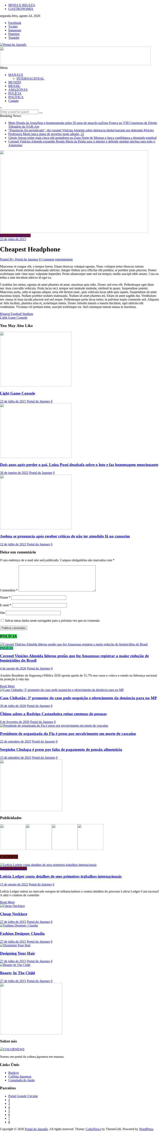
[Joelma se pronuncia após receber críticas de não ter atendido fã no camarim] (35, 528)
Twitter (13, 26)
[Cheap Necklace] (12, 906)
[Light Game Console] (35, 385)
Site (2, 612)
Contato (13, 101)
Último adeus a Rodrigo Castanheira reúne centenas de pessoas (53, 714)
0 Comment (46, 259)
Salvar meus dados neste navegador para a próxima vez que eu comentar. (52, 620)
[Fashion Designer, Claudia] (19, 925)
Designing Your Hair (17, 953)
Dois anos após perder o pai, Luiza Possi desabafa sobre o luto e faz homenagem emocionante (79, 464)
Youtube (13, 37)
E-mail (5, 605)
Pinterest (13, 34)
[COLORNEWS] (12, 1049)
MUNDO (14, 82)
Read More (7, 686)
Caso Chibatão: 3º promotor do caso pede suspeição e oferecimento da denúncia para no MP (78, 698)
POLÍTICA (16, 97)
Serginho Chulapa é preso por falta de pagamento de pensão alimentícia (61, 749)
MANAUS (15, 75)
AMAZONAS (18, 89)
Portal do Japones (38, 401)
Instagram (14, 30)
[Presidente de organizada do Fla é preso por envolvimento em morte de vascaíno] (54, 725)
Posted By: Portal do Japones (19, 259)
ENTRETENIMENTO (15, 235)
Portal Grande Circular (23, 1096)
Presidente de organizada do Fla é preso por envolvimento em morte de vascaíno (68, 733)
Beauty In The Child (17, 973)
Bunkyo (13, 1072)
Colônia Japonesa (19, 1076)
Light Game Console (13, 317)
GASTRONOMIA (20, 9)
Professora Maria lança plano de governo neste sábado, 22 (46, 134)
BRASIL (14, 86)
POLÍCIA (15, 93)
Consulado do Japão (21, 1080)
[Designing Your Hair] (15, 945)
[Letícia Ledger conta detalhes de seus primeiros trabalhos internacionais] (48, 865)
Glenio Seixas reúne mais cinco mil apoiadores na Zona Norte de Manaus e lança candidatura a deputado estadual (82, 137)
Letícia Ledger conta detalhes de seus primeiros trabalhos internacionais (61, 876)
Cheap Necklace (13, 914)
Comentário (9, 590)
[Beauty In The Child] (15, 965)
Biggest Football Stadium (16, 314)
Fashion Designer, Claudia (22, 933)
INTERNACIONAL (30, 78)
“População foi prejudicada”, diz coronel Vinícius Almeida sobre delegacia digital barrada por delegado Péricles (81, 130)
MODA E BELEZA (21, 5)
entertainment (64, 259)
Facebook (14, 23)
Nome (5, 597)
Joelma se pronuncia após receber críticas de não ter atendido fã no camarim (65, 536)
